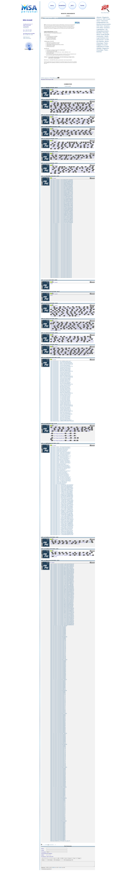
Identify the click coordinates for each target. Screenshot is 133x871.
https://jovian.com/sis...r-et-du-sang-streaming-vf (60, 457)
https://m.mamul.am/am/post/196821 (58, 721)
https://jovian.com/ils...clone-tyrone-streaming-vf (60, 477)
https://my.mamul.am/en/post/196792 (58, 765)
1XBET (73, 103)
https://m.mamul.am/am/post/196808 (58, 715)
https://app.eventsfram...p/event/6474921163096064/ (61, 186)
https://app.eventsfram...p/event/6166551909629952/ (61, 208)
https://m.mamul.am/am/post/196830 (58, 729)
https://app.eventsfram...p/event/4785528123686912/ (61, 211)
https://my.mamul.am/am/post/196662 (58, 631)
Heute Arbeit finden (105, 12)
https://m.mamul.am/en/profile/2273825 (58, 820)
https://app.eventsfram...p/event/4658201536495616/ (61, 184)
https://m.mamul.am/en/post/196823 (57, 829)
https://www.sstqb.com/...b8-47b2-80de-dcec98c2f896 (61, 513)
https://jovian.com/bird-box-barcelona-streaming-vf (60, 478)
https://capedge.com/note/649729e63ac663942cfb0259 (62, 573)
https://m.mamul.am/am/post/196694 (58, 692)
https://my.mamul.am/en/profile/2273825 (58, 767)
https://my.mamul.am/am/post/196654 (58, 628)
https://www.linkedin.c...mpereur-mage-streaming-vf (60, 419)
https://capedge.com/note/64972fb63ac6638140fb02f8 (61, 604)
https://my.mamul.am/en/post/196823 (58, 776)
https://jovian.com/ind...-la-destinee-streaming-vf (60, 453)
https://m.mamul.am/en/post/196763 (57, 817)
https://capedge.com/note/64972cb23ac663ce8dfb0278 (62, 582)
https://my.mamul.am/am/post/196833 (58, 677)
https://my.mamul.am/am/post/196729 (58, 648)
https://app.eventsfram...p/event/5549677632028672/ (61, 190)
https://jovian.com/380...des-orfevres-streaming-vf (60, 455)
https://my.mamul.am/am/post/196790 (58, 656)
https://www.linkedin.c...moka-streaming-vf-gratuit (60, 378)
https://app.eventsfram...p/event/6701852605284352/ (61, 201)
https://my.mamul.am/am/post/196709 (58, 640)
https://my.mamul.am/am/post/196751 (58, 653)
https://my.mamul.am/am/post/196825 (58, 670)
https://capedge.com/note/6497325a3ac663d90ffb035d (62, 624)
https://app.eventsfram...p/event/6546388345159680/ (61, 210)
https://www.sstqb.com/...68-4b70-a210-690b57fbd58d (61, 487)
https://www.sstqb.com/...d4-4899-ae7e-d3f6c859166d (61, 511)
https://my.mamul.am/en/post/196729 (58, 756)
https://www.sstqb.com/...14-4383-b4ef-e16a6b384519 (61, 524)
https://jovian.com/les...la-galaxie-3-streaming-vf (60, 460)
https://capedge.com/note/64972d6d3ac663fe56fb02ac (62, 591)
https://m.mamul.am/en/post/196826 (57, 832)
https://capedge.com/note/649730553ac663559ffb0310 (62, 610)
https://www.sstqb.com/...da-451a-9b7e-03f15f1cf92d (61, 498)
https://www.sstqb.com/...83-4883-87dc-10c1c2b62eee (61, 510)
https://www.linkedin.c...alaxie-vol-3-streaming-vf (60, 417)
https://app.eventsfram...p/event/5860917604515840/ (61, 214)
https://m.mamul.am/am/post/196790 (58, 710)
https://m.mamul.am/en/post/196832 (57, 837)
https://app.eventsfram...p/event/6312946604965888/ (61, 198)
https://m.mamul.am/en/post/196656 (57, 791)
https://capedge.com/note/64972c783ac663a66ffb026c (62, 579)
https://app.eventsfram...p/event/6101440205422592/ (61, 217)
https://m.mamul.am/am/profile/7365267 (58, 679)
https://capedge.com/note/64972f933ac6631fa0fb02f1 (61, 602)
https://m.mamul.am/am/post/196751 (58, 707)
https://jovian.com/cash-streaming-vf (57, 483)
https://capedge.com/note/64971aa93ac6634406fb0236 (62, 564)
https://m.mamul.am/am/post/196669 (58, 687)
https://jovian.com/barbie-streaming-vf (58, 463)
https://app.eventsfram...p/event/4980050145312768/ (61, 182)
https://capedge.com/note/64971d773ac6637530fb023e (62, 566)
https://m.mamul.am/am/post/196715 (58, 697)
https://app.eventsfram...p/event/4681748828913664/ (61, 183)
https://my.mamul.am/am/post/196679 (58, 635)
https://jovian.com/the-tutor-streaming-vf (58, 481)
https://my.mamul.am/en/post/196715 (58, 751)
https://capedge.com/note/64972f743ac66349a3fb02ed (62, 601)
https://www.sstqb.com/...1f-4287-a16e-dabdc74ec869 (61, 520)
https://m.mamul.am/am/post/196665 (58, 686)
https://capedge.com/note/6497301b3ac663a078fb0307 (62, 608)
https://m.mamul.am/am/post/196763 (58, 709)
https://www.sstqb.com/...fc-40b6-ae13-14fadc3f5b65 (61, 491)
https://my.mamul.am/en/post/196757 (58, 762)
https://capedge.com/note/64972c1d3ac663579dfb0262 (62, 576)
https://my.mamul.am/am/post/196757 (58, 654)
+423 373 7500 (28, 31)
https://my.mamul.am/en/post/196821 (58, 775)
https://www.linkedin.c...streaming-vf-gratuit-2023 (60, 367)
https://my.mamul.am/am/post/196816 (58, 665)
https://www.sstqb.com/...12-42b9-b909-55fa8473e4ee (61, 499)
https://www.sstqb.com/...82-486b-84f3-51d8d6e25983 (61, 495)
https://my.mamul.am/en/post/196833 (58, 785)
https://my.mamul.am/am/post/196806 (58, 660)
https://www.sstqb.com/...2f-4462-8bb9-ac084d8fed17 (61, 489)
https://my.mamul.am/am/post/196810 (58, 662)
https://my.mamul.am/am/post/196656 (58, 629)
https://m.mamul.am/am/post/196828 (58, 727)
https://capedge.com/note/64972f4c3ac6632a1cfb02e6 (62, 599)
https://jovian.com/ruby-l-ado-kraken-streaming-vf (60, 451)
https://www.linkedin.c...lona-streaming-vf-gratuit (60, 398)
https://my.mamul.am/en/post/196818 (58, 774)
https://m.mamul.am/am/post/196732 (58, 703)
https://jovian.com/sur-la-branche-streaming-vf (59, 474)
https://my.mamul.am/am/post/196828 (58, 673)
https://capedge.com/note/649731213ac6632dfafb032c (62, 613)
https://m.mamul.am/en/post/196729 (57, 810)
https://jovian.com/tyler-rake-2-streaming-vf (59, 449)
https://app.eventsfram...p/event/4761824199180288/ (61, 207)
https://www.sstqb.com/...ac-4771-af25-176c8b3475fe (61, 508)
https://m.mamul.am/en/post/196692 (57, 799)
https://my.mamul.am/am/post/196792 (58, 657)
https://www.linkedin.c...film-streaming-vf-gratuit (60, 387)
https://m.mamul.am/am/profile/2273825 (58, 713)
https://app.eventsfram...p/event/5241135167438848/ (61, 218)
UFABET (90, 542)
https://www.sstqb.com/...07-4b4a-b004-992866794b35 (61, 533)
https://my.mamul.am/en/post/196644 (58, 734)
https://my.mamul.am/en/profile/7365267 (58, 733)
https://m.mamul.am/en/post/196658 (57, 792)
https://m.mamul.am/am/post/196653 (58, 681)
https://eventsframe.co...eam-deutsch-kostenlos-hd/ (61, 223)
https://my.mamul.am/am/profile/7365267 (58, 625)
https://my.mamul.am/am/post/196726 (58, 646)
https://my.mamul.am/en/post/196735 (58, 758)
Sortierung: (67, 86)
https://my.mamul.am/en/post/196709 (58, 748)
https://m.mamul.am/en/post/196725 (57, 807)
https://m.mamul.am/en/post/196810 (57, 823)
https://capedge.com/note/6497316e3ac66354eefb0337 (62, 616)
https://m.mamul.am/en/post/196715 (57, 805)
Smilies (60, 867)
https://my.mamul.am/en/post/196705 (58, 747)
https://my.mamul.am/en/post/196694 (58, 746)
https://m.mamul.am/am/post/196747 (58, 706)
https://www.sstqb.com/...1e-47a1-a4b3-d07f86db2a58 (61, 515)
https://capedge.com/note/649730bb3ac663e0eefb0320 (62, 612)
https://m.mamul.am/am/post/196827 (58, 726)
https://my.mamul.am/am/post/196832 (58, 676)
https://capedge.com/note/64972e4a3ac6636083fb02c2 (62, 594)
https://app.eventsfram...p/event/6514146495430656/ (61, 203)
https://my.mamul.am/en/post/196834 (58, 786)
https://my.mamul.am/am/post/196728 (58, 647)
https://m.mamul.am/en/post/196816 (57, 826)
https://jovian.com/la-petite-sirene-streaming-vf (59, 459)
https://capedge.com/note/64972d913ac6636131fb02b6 (62, 593)
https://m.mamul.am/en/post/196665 (57, 794)
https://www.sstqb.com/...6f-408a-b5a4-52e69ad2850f (61, 494)
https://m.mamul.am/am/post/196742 (58, 705)
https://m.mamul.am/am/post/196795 (58, 712)
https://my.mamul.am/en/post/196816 (58, 773)
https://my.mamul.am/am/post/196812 (58, 663)
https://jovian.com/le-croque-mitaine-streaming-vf (60, 447)
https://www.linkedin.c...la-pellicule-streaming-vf (60, 381)
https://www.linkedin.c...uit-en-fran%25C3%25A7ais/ (61, 362)
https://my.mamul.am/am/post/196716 (58, 644)
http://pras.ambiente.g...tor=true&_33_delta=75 (60, 840)
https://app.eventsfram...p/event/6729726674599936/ (61, 222)
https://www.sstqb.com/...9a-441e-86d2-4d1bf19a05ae (61, 507)
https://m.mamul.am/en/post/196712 (57, 803)
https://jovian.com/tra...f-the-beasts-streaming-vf (60, 446)
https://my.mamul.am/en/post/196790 (58, 764)
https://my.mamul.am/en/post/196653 (58, 735)
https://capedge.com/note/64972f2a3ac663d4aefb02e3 (62, 598)
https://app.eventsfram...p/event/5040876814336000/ (61, 215)
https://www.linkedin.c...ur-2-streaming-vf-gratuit (60, 399)
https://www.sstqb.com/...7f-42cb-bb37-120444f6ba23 (61, 503)
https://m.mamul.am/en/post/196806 (57, 821)
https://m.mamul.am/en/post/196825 (57, 831)
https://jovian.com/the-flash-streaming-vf (58, 450)
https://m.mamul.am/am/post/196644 (58, 680)
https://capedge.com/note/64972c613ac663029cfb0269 (62, 578)
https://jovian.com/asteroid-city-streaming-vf (59, 454)
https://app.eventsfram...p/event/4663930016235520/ (61, 200)
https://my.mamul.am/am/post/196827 (58, 672)
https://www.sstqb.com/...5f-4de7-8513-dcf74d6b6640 (61, 522)
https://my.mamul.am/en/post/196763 (58, 763)
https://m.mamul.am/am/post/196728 (58, 701)
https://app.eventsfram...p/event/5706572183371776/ (61, 197)
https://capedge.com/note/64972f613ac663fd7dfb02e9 (61, 600)
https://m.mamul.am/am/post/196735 (58, 704)
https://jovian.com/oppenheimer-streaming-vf (59, 464)
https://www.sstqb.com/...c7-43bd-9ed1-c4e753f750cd (61, 526)
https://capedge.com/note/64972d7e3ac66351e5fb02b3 (62, 592)
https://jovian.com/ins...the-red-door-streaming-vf (60, 462)
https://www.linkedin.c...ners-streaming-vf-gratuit (60, 400)
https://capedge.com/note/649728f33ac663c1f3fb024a (61, 568)
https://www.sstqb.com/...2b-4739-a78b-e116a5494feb (61, 502)
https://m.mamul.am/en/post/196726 (57, 808)
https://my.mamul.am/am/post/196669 (58, 633)
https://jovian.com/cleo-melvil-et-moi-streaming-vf (60, 470)
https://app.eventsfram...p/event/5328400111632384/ (61, 185)
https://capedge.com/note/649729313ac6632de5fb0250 (62, 570)
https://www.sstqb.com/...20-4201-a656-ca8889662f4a (61, 523)
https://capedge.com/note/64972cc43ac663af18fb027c (61, 583)
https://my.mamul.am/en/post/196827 (58, 780)
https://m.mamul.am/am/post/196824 (58, 723)
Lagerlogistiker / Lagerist (51, 17)
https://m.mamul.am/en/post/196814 (57, 825)
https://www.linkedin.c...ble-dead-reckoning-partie (60, 382)
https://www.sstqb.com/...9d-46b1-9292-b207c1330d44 (61, 504)
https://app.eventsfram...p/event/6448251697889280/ (61, 213)
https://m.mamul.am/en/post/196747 (57, 814)
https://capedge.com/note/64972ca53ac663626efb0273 (62, 581)
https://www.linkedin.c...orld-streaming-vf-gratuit (60, 391)
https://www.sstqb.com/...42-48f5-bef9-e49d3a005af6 (61, 531)
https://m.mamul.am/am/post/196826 (58, 725)
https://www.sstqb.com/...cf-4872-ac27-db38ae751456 (61, 530)
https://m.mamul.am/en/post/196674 (57, 796)
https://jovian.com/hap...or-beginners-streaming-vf (60, 480)
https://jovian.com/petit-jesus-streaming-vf (58, 472)
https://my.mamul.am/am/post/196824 (58, 669)
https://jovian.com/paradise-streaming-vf (58, 482)
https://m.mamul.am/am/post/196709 (58, 694)
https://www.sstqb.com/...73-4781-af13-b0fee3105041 (61, 492)
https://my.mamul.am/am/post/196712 (58, 641)
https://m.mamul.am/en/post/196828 (57, 834)
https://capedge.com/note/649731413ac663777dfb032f (62, 614)
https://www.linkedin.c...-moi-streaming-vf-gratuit (60, 365)
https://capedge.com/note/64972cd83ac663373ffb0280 (62, 584)
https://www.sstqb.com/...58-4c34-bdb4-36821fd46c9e (61, 485)
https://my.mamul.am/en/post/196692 (58, 745)
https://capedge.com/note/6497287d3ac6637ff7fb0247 (61, 567)
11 (49, 844)
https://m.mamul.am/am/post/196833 (58, 731)
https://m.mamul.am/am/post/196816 (58, 719)
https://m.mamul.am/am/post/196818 (58, 720)
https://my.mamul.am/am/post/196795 (58, 658)
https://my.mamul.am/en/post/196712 (58, 749)
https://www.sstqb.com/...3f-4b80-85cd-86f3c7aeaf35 (61, 512)
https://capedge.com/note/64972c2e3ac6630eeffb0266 (62, 577)
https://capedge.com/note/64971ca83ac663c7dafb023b (62, 565)
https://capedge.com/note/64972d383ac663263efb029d (62, 589)
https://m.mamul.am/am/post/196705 (58, 693)
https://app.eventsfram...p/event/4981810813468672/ (61, 219)
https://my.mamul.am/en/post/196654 (58, 736)
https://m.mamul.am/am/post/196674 (58, 688)
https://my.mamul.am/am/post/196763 (58, 655)
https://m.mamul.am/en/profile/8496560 (58, 798)
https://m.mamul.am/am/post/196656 (58, 683)
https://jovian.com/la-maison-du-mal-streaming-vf (60, 467)
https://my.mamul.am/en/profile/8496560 (58, 744)
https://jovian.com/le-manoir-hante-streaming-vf (60, 465)
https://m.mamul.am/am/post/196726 (58, 700)
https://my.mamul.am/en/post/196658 (58, 738)
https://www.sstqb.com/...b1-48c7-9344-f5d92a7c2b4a (61, 516)
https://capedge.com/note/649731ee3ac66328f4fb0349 (62, 621)
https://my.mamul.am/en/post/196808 (58, 769)
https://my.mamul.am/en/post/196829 (58, 782)
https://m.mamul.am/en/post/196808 (57, 822)
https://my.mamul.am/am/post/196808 (58, 661)
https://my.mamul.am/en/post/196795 (58, 766)
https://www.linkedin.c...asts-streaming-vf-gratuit (60, 406)
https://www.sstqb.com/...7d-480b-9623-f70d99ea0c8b (61, 514)
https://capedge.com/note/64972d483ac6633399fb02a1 (62, 590)
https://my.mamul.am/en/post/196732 (58, 757)
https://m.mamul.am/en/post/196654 (57, 790)
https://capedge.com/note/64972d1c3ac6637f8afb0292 (62, 588)
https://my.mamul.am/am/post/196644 (58, 626)
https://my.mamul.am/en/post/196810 (58, 770)
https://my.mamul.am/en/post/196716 (58, 752)
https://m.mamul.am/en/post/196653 (57, 789)
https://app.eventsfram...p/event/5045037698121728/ (61, 192)
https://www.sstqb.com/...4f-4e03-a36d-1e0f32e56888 (61, 506)
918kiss (56, 122)
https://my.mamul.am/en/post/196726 (58, 754)
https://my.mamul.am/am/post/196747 (58, 652)
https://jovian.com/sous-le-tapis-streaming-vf (59, 473)
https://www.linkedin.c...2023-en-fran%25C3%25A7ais (61, 363)
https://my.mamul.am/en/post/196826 (58, 779)
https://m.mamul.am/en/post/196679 (57, 797)
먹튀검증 (68, 94)
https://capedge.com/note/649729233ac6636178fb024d (62, 569)
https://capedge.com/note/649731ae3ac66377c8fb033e (62, 618)
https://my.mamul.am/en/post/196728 (58, 755)
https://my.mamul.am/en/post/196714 (58, 750)
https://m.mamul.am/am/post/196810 (58, 716)
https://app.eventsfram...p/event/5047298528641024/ (61, 188)
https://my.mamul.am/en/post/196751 (58, 761)
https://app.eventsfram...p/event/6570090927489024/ (61, 199)
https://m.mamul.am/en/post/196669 (57, 795)
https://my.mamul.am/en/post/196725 (58, 753)
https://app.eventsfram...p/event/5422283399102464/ (61, 221)
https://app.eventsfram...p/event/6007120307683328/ (61, 187)
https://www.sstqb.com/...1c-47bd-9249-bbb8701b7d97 (61, 534)
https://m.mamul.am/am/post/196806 (58, 714)
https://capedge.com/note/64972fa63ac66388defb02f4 (61, 603)
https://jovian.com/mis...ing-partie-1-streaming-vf (60, 461)
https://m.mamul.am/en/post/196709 (57, 802)
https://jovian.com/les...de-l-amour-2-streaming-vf (60, 479)
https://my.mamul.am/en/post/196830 (58, 783)
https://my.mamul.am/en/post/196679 (58, 743)
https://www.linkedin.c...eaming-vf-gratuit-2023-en (60, 373)
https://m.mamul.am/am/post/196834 (58, 732)
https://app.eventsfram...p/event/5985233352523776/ (61, 206)
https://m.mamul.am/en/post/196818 (57, 827)
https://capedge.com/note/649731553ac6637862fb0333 (62, 615)
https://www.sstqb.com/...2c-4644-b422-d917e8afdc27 (61, 505)
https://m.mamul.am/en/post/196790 (57, 818)
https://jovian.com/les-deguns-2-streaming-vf (59, 475)
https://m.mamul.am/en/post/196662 (57, 793)
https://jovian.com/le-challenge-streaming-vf (59, 456)
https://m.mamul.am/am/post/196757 (58, 708)
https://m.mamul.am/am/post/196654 (58, 682)
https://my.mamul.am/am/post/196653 (58, 627)
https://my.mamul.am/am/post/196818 (58, 666)
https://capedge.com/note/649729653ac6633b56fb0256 (62, 572)
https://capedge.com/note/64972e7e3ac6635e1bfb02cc (62, 595)
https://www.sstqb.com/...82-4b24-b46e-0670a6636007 (61, 484)
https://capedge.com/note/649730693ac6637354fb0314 (62, 611)
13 (51, 844)
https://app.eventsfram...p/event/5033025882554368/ (61, 209)
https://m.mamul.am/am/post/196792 (58, 711)
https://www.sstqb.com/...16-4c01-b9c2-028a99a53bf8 (61, 532)
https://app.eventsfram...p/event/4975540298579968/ (61, 205)
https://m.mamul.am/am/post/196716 (58, 698)
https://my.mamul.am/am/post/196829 (58, 674)
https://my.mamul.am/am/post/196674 (58, 634)
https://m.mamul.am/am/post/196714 (58, 696)
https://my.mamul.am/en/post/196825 (58, 778)
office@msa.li (26, 27)
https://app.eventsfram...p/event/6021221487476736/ (61, 202)
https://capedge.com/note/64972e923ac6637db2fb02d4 (62, 596)
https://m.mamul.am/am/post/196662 (58, 685)
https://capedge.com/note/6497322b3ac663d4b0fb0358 (62, 623)
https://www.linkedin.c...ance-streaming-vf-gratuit (60, 396)
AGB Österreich (26, 37)
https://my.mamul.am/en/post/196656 (58, 737)
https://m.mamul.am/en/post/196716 (57, 806)
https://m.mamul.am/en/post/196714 (57, 804)
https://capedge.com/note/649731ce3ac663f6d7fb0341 (62, 619)
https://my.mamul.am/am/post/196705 (58, 639)
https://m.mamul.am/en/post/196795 (57, 819)
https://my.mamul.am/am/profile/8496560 (58, 636)
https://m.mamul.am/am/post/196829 (58, 728)
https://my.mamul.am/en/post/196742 (58, 759)
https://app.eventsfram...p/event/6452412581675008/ (61, 191)
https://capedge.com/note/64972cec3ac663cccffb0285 (61, 585)
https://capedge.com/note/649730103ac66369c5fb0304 (62, 607)
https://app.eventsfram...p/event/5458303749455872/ (61, 195)
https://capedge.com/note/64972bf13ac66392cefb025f (61, 575)
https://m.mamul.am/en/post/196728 (57, 809)
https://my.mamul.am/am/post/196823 (58, 668)
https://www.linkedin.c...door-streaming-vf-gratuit (60, 383)
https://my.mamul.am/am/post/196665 (58, 632)
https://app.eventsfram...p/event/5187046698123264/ (61, 189)
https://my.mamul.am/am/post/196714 (58, 642)
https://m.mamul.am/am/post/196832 (58, 730)
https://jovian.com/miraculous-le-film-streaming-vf (60, 466)
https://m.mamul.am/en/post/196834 (57, 839)
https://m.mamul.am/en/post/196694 (57, 800)
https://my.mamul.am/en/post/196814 (58, 772)
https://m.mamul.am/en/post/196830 (57, 836)
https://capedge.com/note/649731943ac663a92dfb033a (62, 617)
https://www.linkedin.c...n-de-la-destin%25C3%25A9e (61, 413)
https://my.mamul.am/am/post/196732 (58, 649)
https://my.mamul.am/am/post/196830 (58, 675)
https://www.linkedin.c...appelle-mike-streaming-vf (60, 368)
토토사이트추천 (65, 135)
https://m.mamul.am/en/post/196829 (57, 835)
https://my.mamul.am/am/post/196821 (58, 667)
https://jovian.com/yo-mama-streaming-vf (58, 471)
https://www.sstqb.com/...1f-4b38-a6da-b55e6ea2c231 (61, 517)
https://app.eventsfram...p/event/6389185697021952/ (61, 194)
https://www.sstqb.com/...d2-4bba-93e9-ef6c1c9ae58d (61, 490)
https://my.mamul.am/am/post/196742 (58, 651)
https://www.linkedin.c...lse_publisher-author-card (60, 361)
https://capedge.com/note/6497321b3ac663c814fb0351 (62, 622)
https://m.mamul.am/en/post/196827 (57, 833)
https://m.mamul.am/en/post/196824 (57, 830)
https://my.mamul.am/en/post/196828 (58, 781)
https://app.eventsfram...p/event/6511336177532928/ (61, 179)
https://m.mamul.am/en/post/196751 (57, 815)
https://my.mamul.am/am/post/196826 (58, 671)
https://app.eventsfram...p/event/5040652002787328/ (61, 193)
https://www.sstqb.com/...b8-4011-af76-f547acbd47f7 (61, 529)
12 (50, 844)
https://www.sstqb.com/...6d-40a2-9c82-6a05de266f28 (61, 521)
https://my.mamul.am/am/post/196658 (58, 630)
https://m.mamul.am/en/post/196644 (57, 788)
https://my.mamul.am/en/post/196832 (58, 784)
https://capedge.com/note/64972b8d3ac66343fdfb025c (62, 574)
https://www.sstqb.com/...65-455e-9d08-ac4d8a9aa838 (61, 525)
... (44, 844)
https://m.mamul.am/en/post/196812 (57, 824)
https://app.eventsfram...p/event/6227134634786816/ (61, 216)
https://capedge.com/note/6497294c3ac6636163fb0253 (62, 571)
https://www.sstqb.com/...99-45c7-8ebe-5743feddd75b (61, 527)
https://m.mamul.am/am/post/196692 (58, 691)
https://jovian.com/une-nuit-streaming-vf (58, 468)
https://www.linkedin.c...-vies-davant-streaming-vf (60, 415)
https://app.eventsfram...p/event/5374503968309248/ (61, 181)
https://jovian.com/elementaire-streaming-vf (59, 448)
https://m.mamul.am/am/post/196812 (58, 717)
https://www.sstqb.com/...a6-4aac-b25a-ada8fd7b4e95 (61, 509)
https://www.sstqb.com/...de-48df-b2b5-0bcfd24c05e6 (61, 528)
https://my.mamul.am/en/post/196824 (58, 777)
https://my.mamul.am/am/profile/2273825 (58, 659)
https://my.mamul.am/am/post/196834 (58, 678)
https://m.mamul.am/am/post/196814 (58, 718)
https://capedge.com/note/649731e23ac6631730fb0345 (62, 620)
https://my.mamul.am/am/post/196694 (58, 638)
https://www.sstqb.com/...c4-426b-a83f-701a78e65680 (61, 501)
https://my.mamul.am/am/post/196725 (58, 645)
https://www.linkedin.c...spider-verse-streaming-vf (60, 412)
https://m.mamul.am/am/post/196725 (58, 699)
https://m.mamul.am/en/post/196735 (57, 812)
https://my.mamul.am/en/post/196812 (58, 771)
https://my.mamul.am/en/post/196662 (58, 739)
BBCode (54, 867)
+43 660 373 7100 (29, 34)
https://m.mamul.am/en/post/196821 (57, 828)
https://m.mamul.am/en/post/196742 (57, 813)
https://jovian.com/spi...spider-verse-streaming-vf (60, 452)
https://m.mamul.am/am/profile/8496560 (58, 690)
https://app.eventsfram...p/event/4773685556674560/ (61, 196)
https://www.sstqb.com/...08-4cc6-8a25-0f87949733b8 (61, 496)
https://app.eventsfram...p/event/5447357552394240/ (61, 220)
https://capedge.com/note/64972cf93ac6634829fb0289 (62, 586)
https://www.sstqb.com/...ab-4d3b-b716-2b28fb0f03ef (61, 493)
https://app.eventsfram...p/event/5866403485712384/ (61, 204)
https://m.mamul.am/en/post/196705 (57, 801)
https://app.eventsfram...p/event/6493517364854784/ (61, 180)
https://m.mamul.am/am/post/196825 (58, 724)
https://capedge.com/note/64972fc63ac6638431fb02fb (61, 605)
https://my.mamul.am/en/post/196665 (58, 740)
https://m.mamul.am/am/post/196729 (58, 702)
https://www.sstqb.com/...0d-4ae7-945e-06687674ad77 (61, 518)
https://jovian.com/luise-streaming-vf (57, 469)
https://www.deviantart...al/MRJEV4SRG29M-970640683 (62, 420)
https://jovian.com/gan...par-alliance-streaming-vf (60, 476)
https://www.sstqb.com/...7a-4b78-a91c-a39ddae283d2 (61, 500)
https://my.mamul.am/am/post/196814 (58, 664)
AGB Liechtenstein (27, 38)
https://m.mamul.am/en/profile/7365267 (58, 787)
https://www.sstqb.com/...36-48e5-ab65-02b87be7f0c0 (61, 488)
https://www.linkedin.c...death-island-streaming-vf (60, 390)
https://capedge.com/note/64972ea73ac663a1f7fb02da (62, 597)
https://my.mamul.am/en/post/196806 (58, 768)
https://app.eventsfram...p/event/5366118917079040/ (61, 212)
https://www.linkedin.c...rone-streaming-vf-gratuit (60, 397)
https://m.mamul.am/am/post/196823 (58, 722)
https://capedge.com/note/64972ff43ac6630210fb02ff (61, 606)
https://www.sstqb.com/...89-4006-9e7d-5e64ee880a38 (61, 519)
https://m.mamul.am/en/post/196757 (57, 816)
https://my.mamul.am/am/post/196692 (58, 637)
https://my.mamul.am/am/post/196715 (58, 643)
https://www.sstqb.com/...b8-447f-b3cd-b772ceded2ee (61, 497)
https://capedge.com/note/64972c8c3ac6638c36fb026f (61, 580)
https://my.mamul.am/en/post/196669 (58, 741)
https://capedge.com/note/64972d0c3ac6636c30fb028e (62, 587)
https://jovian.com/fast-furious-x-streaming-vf (59, 458)
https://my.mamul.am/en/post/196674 (58, 742)
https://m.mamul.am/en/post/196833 (57, 838)
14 (52, 844)
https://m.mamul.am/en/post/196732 (57, 811)
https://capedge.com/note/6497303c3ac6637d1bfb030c (62, 609)
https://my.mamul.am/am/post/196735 (58, 650)
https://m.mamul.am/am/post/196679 (58, 689)
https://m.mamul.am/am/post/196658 (58, 684)
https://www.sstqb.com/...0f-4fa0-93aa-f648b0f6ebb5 (61, 486)
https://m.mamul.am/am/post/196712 (58, 695)
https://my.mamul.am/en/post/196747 (58, 760)
